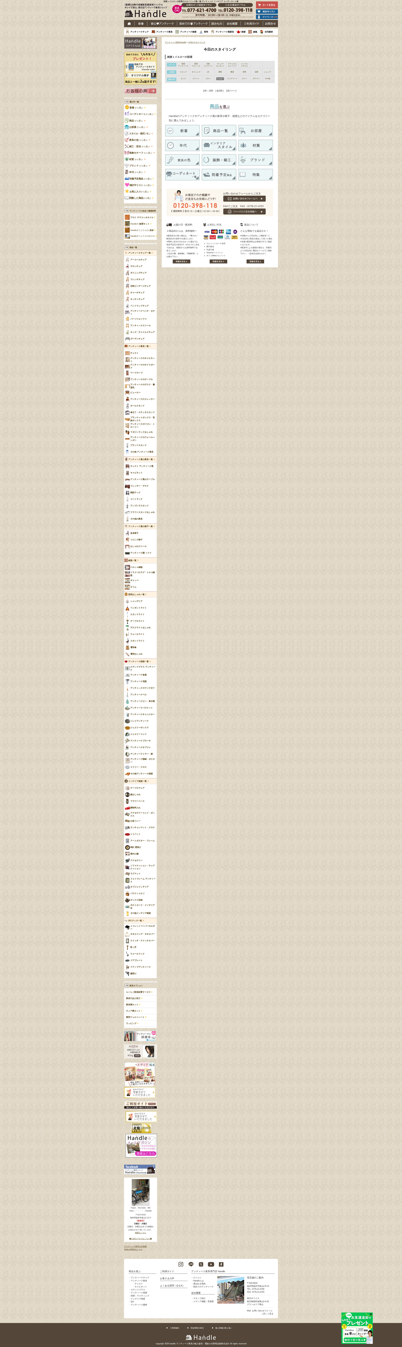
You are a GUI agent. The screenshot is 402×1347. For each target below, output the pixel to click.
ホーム (129, 23)
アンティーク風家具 (225, 32)
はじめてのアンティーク (193, 23)
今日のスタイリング (196, 42)
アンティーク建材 (139, 1305)
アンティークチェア (139, 32)
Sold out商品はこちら (133, 1249)
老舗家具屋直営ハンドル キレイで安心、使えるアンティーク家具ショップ (147, 11)
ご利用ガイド (252, 23)
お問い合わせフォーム (262, 1311)
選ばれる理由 (199, 1284)
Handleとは (198, 1281)
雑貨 (244, 32)
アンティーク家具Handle (175, 42)
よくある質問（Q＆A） (172, 1285)
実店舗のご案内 (255, 1277)
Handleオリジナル (142, 236)
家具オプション (136, 986)
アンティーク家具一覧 (138, 346)
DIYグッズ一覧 (135, 921)
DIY (132, 1302)
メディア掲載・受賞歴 (203, 1301)
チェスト (139, 1284)
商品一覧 (133, 247)
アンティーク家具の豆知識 (135, 1246)
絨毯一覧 (132, 560)
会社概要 (232, 23)
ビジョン (197, 1277)
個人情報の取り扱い (223, 1328)
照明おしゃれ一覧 (136, 594)
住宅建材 (269, 32)
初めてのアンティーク (203, 1286)
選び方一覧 (134, 102)
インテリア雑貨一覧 (137, 781)
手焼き (141, 217)
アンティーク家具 (164, 32)
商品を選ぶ (135, 1271)
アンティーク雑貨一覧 (138, 661)
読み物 (217, 23)
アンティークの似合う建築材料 (143, 211)
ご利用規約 (174, 1328)
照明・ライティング (140, 1296)
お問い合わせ (270, 23)
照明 (206, 32)
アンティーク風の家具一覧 (140, 459)
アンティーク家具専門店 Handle (208, 1271)
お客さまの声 (167, 1278)
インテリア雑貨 (138, 1299)
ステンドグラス (138, 1289)
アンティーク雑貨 (188, 32)
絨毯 (255, 32)
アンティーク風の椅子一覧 (140, 526)
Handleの (139, 224)
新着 (141, 23)
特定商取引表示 (197, 1328)
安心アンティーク (162, 23)
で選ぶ (140, 133)
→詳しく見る (267, 1313)
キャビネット (141, 1286)
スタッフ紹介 (199, 1298)
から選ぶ (137, 107)
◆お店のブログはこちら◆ (140, 1239)
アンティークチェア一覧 (139, 253)
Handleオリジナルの (142, 230)
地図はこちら (140, 1233)
